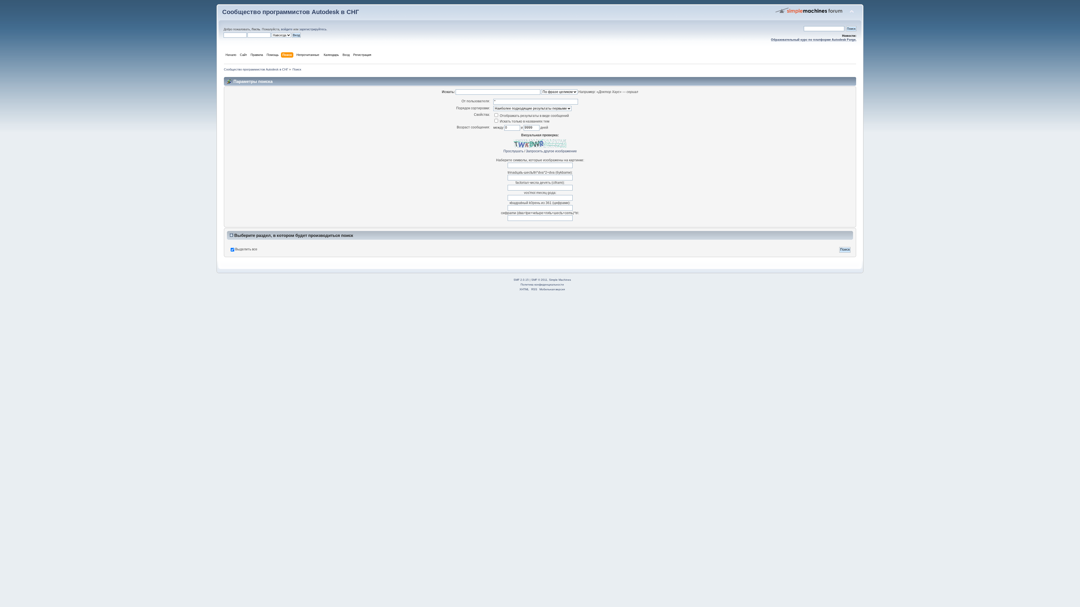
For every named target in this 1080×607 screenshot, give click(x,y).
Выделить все (246, 249)
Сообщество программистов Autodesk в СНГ (290, 11)
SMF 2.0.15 (521, 279)
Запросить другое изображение (551, 151)
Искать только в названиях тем (524, 121)
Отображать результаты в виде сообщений (534, 116)
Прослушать (513, 151)
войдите (286, 29)
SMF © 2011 (539, 279)
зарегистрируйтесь (313, 29)
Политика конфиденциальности (542, 284)
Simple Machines (560, 279)
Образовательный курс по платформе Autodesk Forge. (813, 39)
